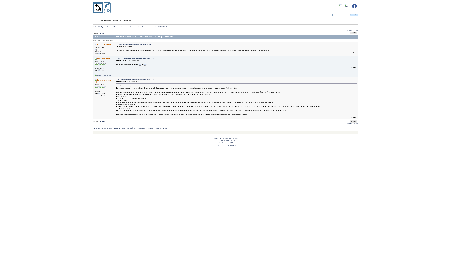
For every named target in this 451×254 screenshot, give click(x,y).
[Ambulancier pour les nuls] (103, 75)
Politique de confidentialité (229, 145)
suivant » (355, 30)
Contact (219, 145)
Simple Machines (233, 138)
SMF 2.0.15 (217, 138)
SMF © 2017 (225, 138)
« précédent (349, 30)
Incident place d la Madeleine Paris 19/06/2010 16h (134, 44)
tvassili (108, 44)
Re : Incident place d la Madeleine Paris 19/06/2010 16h (136, 58)
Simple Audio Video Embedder (226, 140)
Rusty (107, 59)
